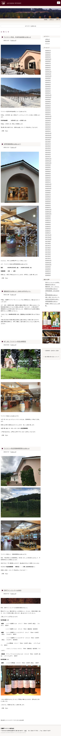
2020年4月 (48, 175)
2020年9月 (48, 165)
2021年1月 (48, 156)
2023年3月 (48, 110)
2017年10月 (48, 239)
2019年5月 (48, 199)
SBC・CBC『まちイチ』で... (52, 297)
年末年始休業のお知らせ (51, 288)
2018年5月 (48, 224)
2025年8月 (48, 61)
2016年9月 (48, 266)
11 (19, 720)
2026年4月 (48, 54)
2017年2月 (48, 256)
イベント (47, 43)
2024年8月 (48, 80)
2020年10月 (48, 163)
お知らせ (51, 19)
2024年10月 (48, 76)
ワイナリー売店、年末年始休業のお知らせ (17, 37)
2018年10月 (48, 213)
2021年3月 (48, 152)
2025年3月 (48, 65)
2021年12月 (48, 133)
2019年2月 (48, 205)
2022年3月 (48, 127)
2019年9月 (48, 190)
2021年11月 (48, 135)
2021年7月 (48, 144)
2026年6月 (48, 52)
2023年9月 (48, 99)
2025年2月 (48, 67)
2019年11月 (48, 186)
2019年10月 (48, 188)
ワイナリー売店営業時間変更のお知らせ (17, 448)
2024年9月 (48, 78)
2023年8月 (48, 101)
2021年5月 (48, 148)
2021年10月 (48, 137)
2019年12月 (48, 184)
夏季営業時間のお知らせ (51, 295)
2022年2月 (48, 129)
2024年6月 (48, 84)
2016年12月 (48, 260)
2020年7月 (48, 169)
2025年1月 (48, 69)
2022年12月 (48, 116)
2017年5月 (48, 249)
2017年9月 (48, 241)
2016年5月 (48, 275)
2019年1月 (48, 207)
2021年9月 (48, 139)
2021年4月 (48, 150)
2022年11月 (48, 118)
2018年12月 (48, 209)
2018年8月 (48, 218)
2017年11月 (48, 237)
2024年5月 (48, 86)
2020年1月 (48, 182)
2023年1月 (48, 114)
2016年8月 (48, 269)
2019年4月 (48, 201)
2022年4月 (48, 124)
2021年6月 (48, 146)
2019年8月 (48, 192)
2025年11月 (48, 59)
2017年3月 (48, 254)
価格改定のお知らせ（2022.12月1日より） (17, 291)
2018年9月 (48, 216)
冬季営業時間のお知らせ (51, 301)
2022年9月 (48, 120)
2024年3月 (48, 88)
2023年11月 (48, 97)
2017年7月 (48, 245)
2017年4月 (48, 252)
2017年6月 (48, 247)
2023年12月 (48, 95)
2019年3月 (48, 203)
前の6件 (3, 720)
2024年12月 (48, 71)
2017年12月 (48, 235)
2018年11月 (48, 211)
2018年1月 (48, 232)
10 (17, 720)
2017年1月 (48, 258)
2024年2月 (48, 91)
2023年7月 (48, 103)
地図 (25, 730)
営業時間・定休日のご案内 (52, 350)
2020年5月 (48, 173)
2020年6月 (48, 171)
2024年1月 (48, 93)
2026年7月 (48, 50)
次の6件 (22, 720)
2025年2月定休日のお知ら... (52, 299)
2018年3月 (48, 228)
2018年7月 (48, 220)
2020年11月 (48, 160)
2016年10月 (48, 264)
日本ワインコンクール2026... (52, 282)
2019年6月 (48, 196)
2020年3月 (48, 177)
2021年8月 (48, 141)
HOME (45, 19)
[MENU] (58, 2)
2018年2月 (48, 230)
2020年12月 (48, 158)
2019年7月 (48, 194)
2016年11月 (48, 262)
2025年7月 (48, 63)
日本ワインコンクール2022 (12, 590)
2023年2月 (48, 112)
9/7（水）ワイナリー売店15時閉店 (15, 341)
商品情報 (47, 41)
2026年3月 (48, 57)
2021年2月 (48, 154)
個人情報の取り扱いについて (52, 356)
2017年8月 (48, 243)
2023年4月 (48, 107)
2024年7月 (48, 82)
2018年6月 (48, 222)
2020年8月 (48, 167)
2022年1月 (48, 131)
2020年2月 (48, 180)
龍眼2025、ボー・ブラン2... (52, 286)
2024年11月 (48, 74)
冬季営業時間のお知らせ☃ (12, 144)
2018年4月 (48, 226)
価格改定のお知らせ (50, 284)
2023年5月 (48, 105)
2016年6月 (48, 273)
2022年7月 (48, 122)
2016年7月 (48, 271)
